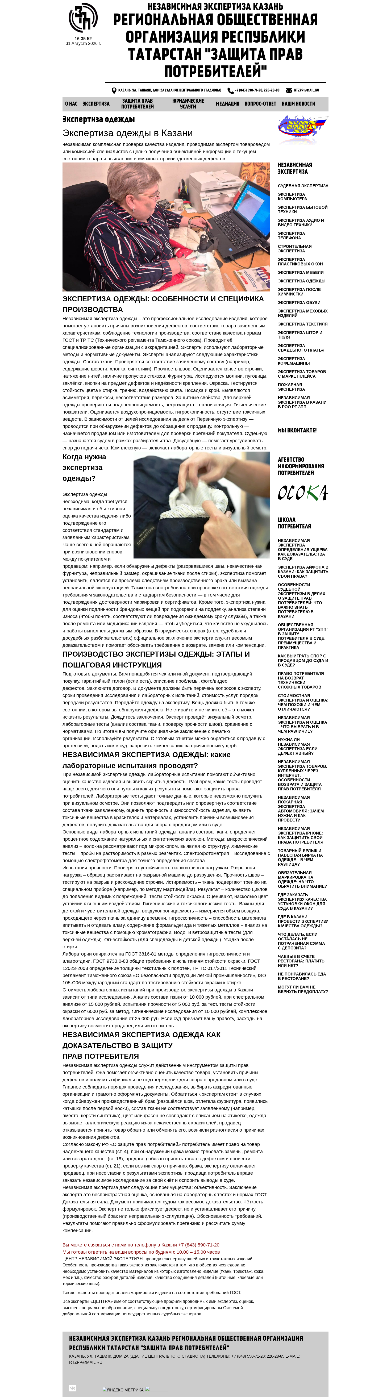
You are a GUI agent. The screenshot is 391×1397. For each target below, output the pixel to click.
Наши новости (298, 104)
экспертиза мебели (301, 272)
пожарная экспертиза (291, 386)
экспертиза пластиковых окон (300, 261)
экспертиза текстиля (303, 324)
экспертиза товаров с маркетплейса (302, 373)
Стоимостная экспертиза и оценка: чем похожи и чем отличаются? (303, 702)
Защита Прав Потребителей (137, 104)
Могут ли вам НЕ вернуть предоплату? (303, 989)
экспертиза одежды (302, 281)
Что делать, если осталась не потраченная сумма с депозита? (301, 941)
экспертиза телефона (291, 235)
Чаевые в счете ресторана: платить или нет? (301, 961)
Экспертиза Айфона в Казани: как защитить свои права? (303, 571)
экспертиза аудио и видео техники (301, 222)
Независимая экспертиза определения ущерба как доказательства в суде (303, 549)
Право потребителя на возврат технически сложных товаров (301, 680)
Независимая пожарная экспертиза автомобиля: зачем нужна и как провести (301, 808)
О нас (71, 104)
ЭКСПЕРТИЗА (96, 104)
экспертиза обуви (299, 302)
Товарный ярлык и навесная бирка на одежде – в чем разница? (300, 857)
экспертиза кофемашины (294, 360)
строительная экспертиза (295, 248)
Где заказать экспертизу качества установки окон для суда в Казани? (302, 902)
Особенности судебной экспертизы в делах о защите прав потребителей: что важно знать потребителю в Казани (301, 600)
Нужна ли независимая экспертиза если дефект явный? (298, 746)
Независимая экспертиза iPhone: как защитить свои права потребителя (300, 835)
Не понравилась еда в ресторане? (302, 976)
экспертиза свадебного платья (301, 347)
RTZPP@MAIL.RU (306, 91)
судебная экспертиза (303, 186)
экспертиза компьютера (292, 196)
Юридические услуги (188, 104)
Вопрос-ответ (260, 104)
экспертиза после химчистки (299, 291)
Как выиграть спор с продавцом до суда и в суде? (303, 660)
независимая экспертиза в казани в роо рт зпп (302, 402)
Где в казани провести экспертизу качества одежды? (303, 921)
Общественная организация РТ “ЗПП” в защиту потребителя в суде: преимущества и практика (303, 636)
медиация (227, 104)
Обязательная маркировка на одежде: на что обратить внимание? (302, 879)
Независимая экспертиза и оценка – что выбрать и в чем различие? (302, 724)
